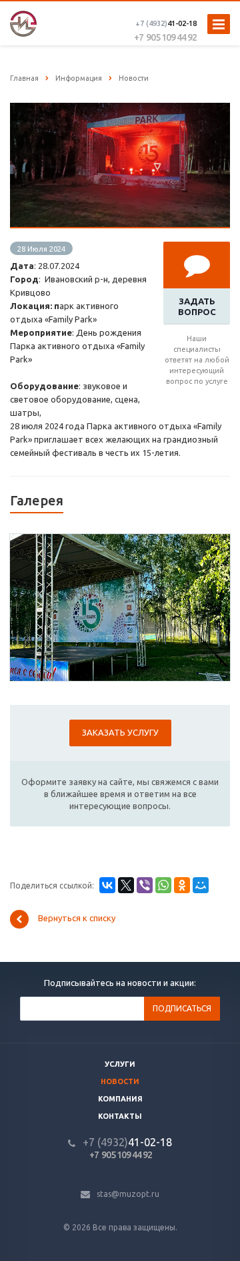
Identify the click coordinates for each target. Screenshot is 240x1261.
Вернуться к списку (76, 918)
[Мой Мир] (201, 885)
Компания (120, 1099)
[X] (126, 885)
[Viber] (145, 885)
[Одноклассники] (182, 885)
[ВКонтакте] (107, 885)
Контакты (120, 1116)
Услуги (120, 1064)
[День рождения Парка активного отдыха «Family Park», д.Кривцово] (120, 109)
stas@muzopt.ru (128, 1194)
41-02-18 (166, 23)
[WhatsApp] (163, 885)
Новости (120, 1081)
